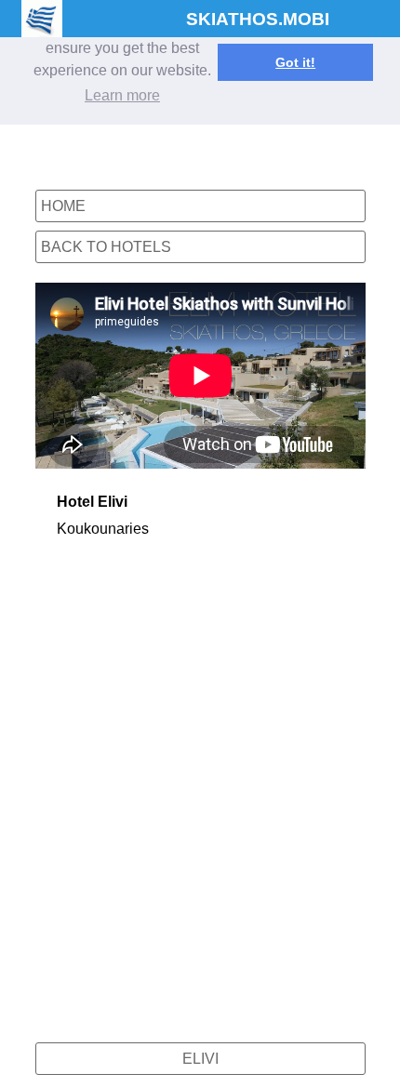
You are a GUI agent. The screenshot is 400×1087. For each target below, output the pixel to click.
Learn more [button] (122, 95)
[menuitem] (200, 1063)
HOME (63, 206)
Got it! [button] (295, 62)
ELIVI (200, 1059)
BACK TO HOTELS (106, 247)
